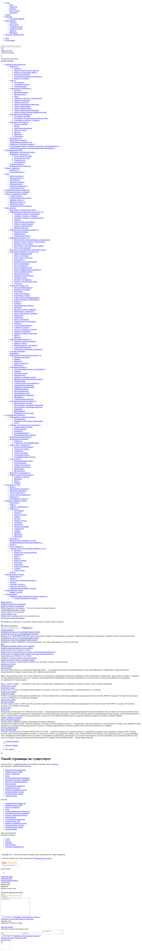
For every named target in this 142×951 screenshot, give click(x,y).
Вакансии (13, 7)
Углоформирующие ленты (25, 457)
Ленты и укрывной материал (16, 782)
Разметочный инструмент (24, 222)
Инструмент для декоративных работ (29, 246)
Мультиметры (19, 411)
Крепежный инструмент (24, 305)
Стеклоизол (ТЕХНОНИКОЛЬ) (26, 443)
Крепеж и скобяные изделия (16, 790)
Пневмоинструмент (22, 236)
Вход (7, 38)
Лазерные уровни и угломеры (25, 216)
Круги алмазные (21, 266)
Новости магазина (10, 626)
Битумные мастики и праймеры (17, 780)
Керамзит (18, 479)
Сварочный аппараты (22, 347)
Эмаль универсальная (22, 108)
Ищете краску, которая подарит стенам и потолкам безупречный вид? (27, 654)
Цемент (17, 483)
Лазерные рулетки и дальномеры (27, 214)
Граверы (17, 371)
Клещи (17, 301)
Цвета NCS (5, 710)
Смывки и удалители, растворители (28, 98)
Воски (17, 126)
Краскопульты (20, 375)
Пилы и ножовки (21, 319)
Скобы (17, 530)
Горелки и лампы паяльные (25, 341)
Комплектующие (21, 232)
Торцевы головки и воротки (25, 333)
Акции (8, 15)
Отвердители (20, 160)
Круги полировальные (23, 268)
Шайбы (17, 532)
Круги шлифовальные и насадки (27, 270)
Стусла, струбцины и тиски (25, 329)
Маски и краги (20, 343)
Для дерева (19, 82)
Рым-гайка (18, 564)
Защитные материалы (23, 128)
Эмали (18, 68)
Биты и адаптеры (21, 256)
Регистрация (10, 40)
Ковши (17, 359)
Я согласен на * (22, 917)
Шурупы (18, 536)
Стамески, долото (21, 327)
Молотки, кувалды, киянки (25, 309)
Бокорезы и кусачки (22, 289)
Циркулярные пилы (22, 393)
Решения (8, 17)
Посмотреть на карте (43, 858)
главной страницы (21, 764)
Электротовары (11, 796)
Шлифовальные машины (24, 395)
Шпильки (18, 534)
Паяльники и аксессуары (24, 413)
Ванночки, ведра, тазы (23, 244)
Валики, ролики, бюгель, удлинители (29, 242)
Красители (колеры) (22, 74)
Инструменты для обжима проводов (28, 407)
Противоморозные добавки (25, 435)
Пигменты (18, 431)
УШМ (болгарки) (21, 389)
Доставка (13, 23)
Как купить (14, 25)
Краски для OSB (21, 124)
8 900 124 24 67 (6, 51)
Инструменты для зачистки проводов (28, 405)
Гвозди (17, 519)
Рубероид (18, 441)
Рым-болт (18, 562)
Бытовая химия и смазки (14, 792)
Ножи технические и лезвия (26, 313)
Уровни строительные (23, 226)
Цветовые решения (17, 19)
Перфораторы (19, 381)
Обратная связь (6, 876)
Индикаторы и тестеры (23, 403)
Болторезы (18, 291)
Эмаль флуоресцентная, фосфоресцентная (30, 112)
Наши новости (6, 602)
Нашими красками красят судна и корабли (17, 648)
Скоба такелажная (21, 566)
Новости (13, 9)
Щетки (17, 337)
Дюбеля (18, 523)
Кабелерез (18, 409)
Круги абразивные (22, 264)
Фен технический (21, 391)
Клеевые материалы (22, 467)
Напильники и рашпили (24, 311)
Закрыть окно (6, 921)
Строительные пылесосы (24, 385)
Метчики (18, 307)
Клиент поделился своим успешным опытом (18, 660)
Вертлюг (18, 550)
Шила (16, 335)
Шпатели (19, 365)
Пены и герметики (12, 774)
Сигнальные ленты (22, 455)
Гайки (17, 517)
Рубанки (17, 323)
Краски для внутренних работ (26, 70)
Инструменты (10, 784)
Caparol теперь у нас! (9, 614)
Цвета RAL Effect (7, 702)
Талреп (17, 568)
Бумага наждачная (22, 293)
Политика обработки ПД (14, 35)
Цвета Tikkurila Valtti (8, 730)
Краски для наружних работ (25, 72)
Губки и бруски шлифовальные (26, 297)
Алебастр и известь (22, 477)
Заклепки (18, 525)
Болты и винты (20, 515)
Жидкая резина (20, 94)
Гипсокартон (20, 419)
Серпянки (18, 451)
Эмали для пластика (22, 100)
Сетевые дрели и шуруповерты (26, 383)
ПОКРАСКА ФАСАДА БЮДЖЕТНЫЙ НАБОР (19, 640)
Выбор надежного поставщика (12, 606)
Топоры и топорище (22, 331)
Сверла (18, 284)
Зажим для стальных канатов (25, 552)
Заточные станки (21, 373)
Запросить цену (21, 938)
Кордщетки (19, 260)
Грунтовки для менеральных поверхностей (31, 118)
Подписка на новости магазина (13, 618)
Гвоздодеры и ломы (22, 295)
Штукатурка (19, 471)
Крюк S (17, 558)
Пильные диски (20, 278)
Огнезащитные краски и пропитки (28, 76)
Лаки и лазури (20, 130)
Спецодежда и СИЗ (12, 788)
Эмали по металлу (21, 102)
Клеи (7, 776)
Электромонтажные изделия (25, 598)
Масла (17, 132)
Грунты (17, 90)
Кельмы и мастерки (22, 357)
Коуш (16, 556)
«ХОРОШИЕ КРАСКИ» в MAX (13, 610)
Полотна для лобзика (23, 280)
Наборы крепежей (21, 527)
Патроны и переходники (24, 276)
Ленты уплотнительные (24, 447)
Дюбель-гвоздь (20, 521)
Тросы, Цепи (19, 570)
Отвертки (18, 317)
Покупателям (10, 21)
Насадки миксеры (21, 274)
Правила (18, 361)
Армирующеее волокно (23, 427)
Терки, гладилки (21, 363)
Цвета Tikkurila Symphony (10, 720)
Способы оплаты (16, 27)
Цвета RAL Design (8, 694)
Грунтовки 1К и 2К (22, 158)
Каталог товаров (7, 61)
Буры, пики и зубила (23, 258)
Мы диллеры (15, 11)
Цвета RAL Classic (8, 688)
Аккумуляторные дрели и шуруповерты (29, 369)
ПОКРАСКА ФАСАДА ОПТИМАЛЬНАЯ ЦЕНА (20, 634)
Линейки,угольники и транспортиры (29, 218)
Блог (11, 5)
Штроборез (18, 397)
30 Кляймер (19, 511)
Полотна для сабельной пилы (25, 282)
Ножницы (18, 315)
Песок (17, 481)
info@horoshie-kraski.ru (9, 880)
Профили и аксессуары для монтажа (28, 421)
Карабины (19, 554)
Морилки (18, 134)
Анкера (17, 513)
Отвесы (17, 220)
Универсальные (20, 86)
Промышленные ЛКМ (13, 772)
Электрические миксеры (24, 399)
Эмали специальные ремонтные (26, 104)
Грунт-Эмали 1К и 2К (23, 156)
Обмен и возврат (16, 29)
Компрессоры (19, 234)
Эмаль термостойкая (22, 106)
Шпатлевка (19, 469)
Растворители (19, 162)
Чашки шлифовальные (23, 254)
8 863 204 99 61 (6, 878)
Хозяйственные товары (14, 794)
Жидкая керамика (21, 92)
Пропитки (19, 136)
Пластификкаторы (21, 433)
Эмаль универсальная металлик (26, 110)
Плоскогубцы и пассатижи (25, 321)
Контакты (13, 13)
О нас (7, 3)
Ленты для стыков (22, 449)
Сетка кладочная (21, 453)
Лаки (16, 96)
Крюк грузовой (20, 560)
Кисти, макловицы (22, 248)
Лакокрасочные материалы (15, 770)
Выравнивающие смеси (23, 461)
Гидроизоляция (20, 429)
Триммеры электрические (24, 387)
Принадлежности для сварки (26, 345)
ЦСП (16, 423)
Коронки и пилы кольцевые (25, 262)
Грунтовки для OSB (22, 116)
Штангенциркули (21, 228)
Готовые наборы (7, 630)
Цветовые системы (8, 664)
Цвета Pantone (6, 668)
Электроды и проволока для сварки (28, 349)
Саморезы (19, 529)
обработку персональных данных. (27, 917)
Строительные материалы (15, 786)
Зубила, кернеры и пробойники (27, 299)
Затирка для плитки (22, 465)
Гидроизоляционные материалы (17, 778)
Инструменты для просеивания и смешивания (32, 240)
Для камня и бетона (22, 84)
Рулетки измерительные (24, 224)
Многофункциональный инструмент (28, 379)
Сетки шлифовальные (23, 325)
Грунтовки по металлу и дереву (27, 120)
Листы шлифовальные (23, 287)
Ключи (18, 303)
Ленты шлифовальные (23, 272)
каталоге (55, 764)
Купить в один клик (26, 919)
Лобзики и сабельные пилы (25, 377)
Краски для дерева (22, 78)
